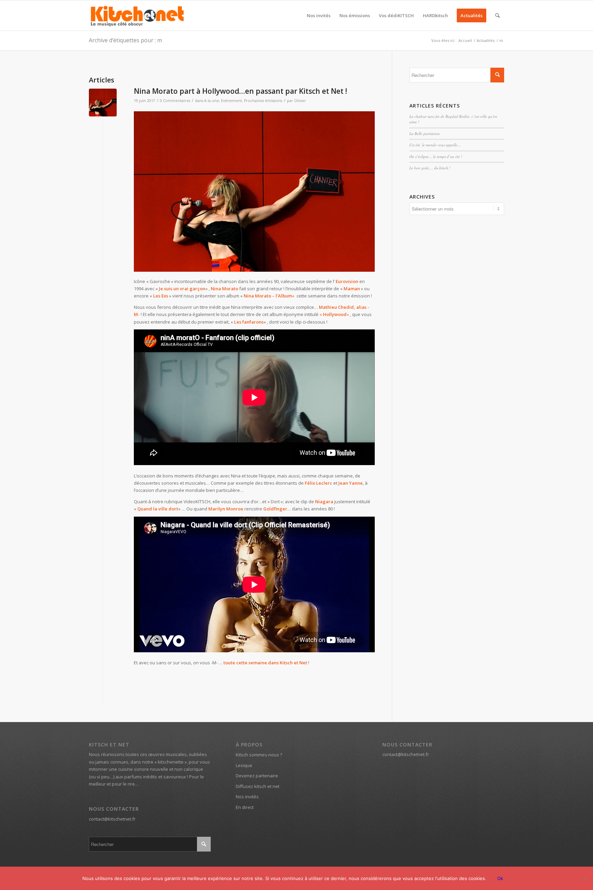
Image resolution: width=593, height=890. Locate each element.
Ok (500, 878)
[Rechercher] (497, 15)
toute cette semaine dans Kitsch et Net (265, 663)
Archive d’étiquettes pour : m (125, 40)
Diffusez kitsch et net (257, 786)
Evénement (231, 100)
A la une (211, 100)
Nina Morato (224, 288)
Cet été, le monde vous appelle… (435, 144)
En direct (245, 807)
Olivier (300, 100)
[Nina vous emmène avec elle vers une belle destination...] (103, 102)
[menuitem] (318, 15)
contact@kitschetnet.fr (112, 819)
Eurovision (347, 281)
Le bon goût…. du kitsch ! (430, 167)
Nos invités (247, 796)
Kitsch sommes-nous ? (259, 755)
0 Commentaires (175, 100)
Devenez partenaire (257, 776)
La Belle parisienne (424, 133)
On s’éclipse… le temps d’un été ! (435, 156)
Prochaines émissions (263, 100)
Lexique (244, 765)
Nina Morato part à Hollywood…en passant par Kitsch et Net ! (240, 91)
